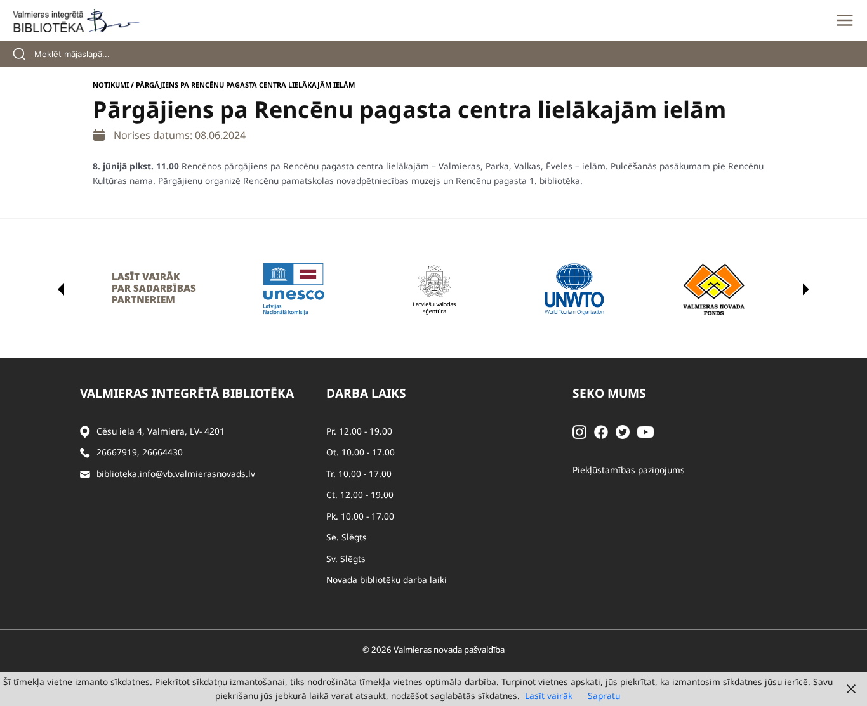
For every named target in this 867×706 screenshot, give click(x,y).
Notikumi (111, 84)
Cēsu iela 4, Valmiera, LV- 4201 (160, 431)
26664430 (162, 452)
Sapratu (604, 696)
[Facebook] (601, 431)
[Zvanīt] (85, 452)
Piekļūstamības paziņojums (628, 470)
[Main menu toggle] (844, 20)
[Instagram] (579, 431)
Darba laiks (366, 393)
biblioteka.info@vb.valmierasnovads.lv (175, 473)
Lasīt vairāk (548, 696)
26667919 (116, 452)
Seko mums (609, 393)
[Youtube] (645, 431)
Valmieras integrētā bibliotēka (187, 393)
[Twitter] (623, 431)
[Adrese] (85, 431)
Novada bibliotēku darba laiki (386, 579)
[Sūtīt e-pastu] (85, 474)
